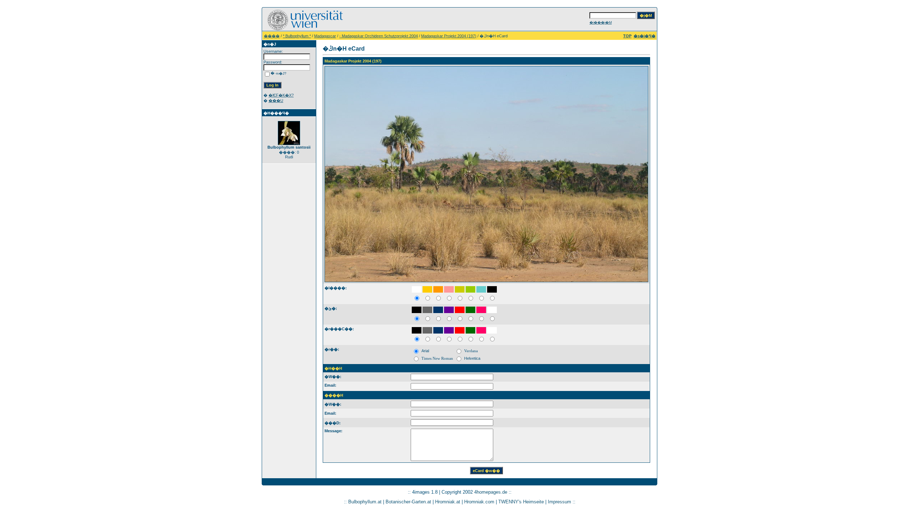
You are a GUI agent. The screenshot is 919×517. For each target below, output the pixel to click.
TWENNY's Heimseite (521, 501)
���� (272, 36)
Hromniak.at (447, 501)
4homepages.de (490, 492)
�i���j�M (600, 22)
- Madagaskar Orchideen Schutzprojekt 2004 (378, 36)
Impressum (559, 501)
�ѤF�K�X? (281, 95)
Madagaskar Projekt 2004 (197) (448, 36)
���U (276, 100)
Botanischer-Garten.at (408, 501)
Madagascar (325, 36)
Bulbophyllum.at (365, 501)
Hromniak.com (479, 501)
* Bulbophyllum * (297, 36)
